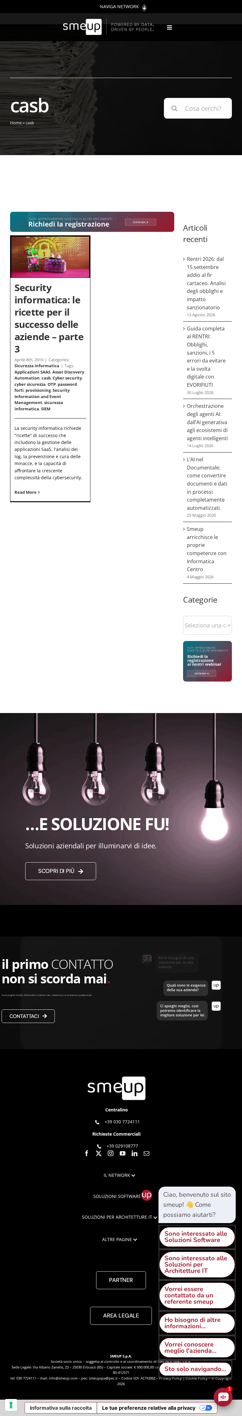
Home (16, 123)
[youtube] (122, 1153)
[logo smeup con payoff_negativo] (109, 22)
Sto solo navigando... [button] (195, 1369)
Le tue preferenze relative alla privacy (148, 1408)
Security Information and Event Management (42, 396)
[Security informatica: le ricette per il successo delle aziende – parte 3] (50, 257)
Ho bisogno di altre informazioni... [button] (192, 1323)
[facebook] (86, 1153)
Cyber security (67, 378)
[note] (197, 1205)
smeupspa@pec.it (103, 1378)
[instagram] (110, 1153)
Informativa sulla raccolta (61, 1408)
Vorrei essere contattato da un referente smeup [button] (188, 1295)
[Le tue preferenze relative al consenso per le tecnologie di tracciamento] (11, 1405)
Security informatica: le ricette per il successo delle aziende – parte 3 (49, 318)
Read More (25, 492)
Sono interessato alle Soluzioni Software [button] (195, 1236)
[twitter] (98, 1153)
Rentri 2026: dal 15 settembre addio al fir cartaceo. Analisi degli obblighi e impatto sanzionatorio (206, 283)
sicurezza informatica (38, 406)
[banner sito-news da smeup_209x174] (207, 644)
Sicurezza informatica (36, 365)
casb (46, 378)
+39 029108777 (122, 1146)
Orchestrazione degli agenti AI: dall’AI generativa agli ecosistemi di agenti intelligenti (207, 421)
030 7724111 (26, 1378)
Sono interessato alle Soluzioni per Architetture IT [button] (195, 1264)
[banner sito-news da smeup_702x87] (92, 215)
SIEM (45, 409)
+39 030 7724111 (122, 1122)
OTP (52, 384)
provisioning (38, 390)
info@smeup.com (63, 1378)
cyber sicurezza (30, 384)
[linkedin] (134, 1153)
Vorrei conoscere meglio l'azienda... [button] (190, 1347)
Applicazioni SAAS (32, 372)
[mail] (146, 1153)
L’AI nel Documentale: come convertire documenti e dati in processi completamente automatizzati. (207, 483)
